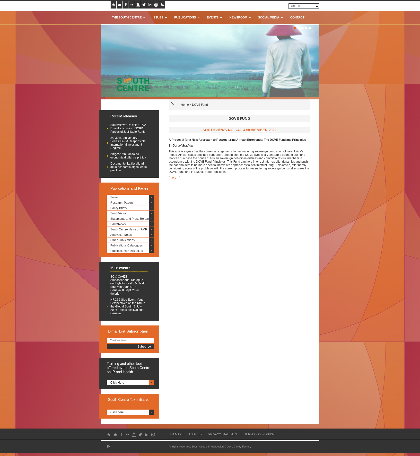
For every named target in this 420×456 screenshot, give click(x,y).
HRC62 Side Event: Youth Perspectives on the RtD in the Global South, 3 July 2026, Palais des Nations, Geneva (127, 306)
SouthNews (118, 224)
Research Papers (121, 202)
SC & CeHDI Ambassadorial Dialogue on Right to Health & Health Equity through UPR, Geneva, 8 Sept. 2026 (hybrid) (128, 285)
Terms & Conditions (260, 434)
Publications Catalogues (126, 245)
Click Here (117, 382)
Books (114, 197)
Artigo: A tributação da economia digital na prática (128, 155)
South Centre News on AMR (128, 229)
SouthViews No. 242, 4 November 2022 (239, 130)
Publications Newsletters (126, 251)
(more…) (174, 177)
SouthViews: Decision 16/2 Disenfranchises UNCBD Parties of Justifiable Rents (128, 128)
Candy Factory (242, 446)
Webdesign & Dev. (221, 446)
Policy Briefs (118, 208)
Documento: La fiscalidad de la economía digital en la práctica (128, 167)
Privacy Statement (223, 434)
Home (185, 104)
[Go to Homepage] (131, 83)
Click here (117, 412)
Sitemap (175, 434)
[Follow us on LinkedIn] (150, 5)
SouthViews (118, 213)
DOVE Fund (200, 104)
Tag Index (194, 434)
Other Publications (122, 240)
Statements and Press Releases (131, 218)
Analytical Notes (121, 235)
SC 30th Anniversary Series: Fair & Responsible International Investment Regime (128, 143)
